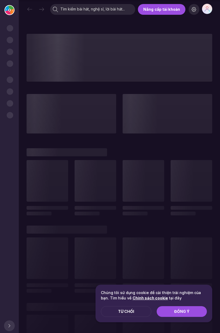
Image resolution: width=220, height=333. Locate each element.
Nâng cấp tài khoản (161, 9)
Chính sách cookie (150, 298)
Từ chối (126, 311)
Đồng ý (181, 311)
